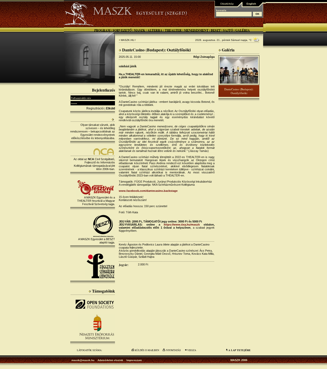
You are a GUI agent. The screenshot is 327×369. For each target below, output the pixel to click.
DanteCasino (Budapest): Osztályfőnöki (238, 91)
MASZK (139, 30)
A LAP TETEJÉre (239, 350)
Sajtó (228, 30)
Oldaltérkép (227, 3)
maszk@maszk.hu (83, 360)
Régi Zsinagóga (204, 56)
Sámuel (235, 40)
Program (102, 30)
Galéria (242, 30)
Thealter (173, 30)
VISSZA (191, 350)
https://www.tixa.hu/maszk (182, 224)
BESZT (216, 30)
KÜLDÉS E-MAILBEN (147, 350)
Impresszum (134, 360)
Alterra (154, 30)
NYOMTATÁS (173, 350)
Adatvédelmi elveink (110, 360)
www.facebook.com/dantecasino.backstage (148, 190)
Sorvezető (122, 30)
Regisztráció (95, 108)
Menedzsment (196, 30)
